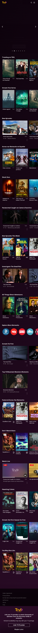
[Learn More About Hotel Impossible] (27, 140)
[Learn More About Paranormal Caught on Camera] (27, 229)
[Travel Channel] (4, 3)
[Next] (35, 26)
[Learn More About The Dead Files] (27, 288)
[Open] (34, 2)
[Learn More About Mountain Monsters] (27, 393)
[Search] (30, 2)
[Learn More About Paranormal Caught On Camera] (27, 483)
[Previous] (2, 26)
